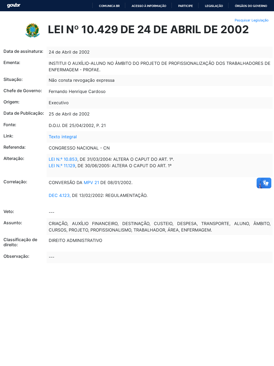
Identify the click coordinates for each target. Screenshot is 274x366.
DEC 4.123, (60, 195)
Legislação (214, 6)
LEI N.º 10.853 (63, 159)
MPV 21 (90, 182)
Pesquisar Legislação (252, 20)
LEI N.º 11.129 (62, 165)
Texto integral (63, 136)
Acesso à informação (149, 6)
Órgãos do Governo (251, 6)
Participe (185, 6)
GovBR (13, 5)
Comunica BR (109, 6)
